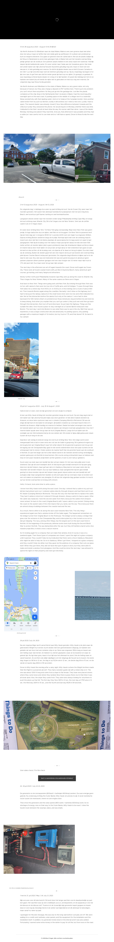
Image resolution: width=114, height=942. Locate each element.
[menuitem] (55, 6)
